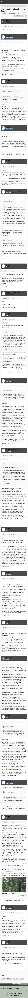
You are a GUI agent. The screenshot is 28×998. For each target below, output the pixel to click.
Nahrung (15, 978)
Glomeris (3, 978)
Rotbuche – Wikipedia (9, 893)
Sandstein (9, 843)
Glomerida (21, 978)
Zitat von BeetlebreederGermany (13, 91)
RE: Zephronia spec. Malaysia (8, 307)
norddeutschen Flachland (8, 846)
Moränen (13, 842)
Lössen (3, 843)
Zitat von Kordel (8, 201)
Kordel (15, 372)
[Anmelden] (22, 2)
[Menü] (26, 1)
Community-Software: (14, 993)
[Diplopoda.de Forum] (3, 1)
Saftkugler (9, 978)
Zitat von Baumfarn (9, 464)
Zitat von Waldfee (9, 240)
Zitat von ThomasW (9, 726)
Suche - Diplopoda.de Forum (8, 286)
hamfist (4, 13)
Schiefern (17, 843)
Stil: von (14, 995)
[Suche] (18, 1)
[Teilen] (26, 16)
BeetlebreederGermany (8, 439)
